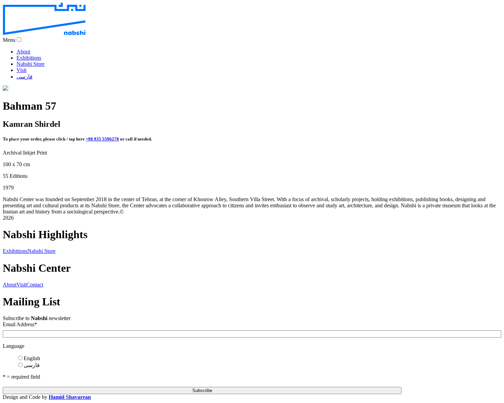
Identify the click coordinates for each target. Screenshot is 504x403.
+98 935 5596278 (102, 139)
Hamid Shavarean (70, 397)
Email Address (20, 324)
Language (13, 346)
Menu (9, 40)
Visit (21, 70)
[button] (19, 39)
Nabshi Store (30, 64)
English (32, 358)
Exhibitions (28, 58)
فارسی (24, 77)
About (23, 51)
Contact (34, 285)
